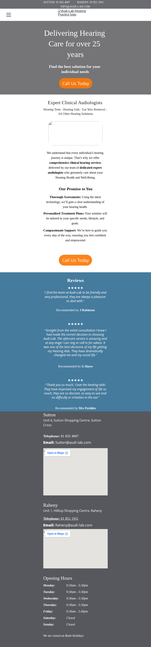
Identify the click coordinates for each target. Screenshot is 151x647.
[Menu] (8, 15)
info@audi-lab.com (75, 6)
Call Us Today (75, 83)
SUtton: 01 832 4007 (56, 2)
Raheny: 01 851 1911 (90, 2)
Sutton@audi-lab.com (73, 442)
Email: (48, 442)
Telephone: (52, 436)
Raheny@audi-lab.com (73, 525)
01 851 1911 (69, 519)
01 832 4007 (70, 436)
